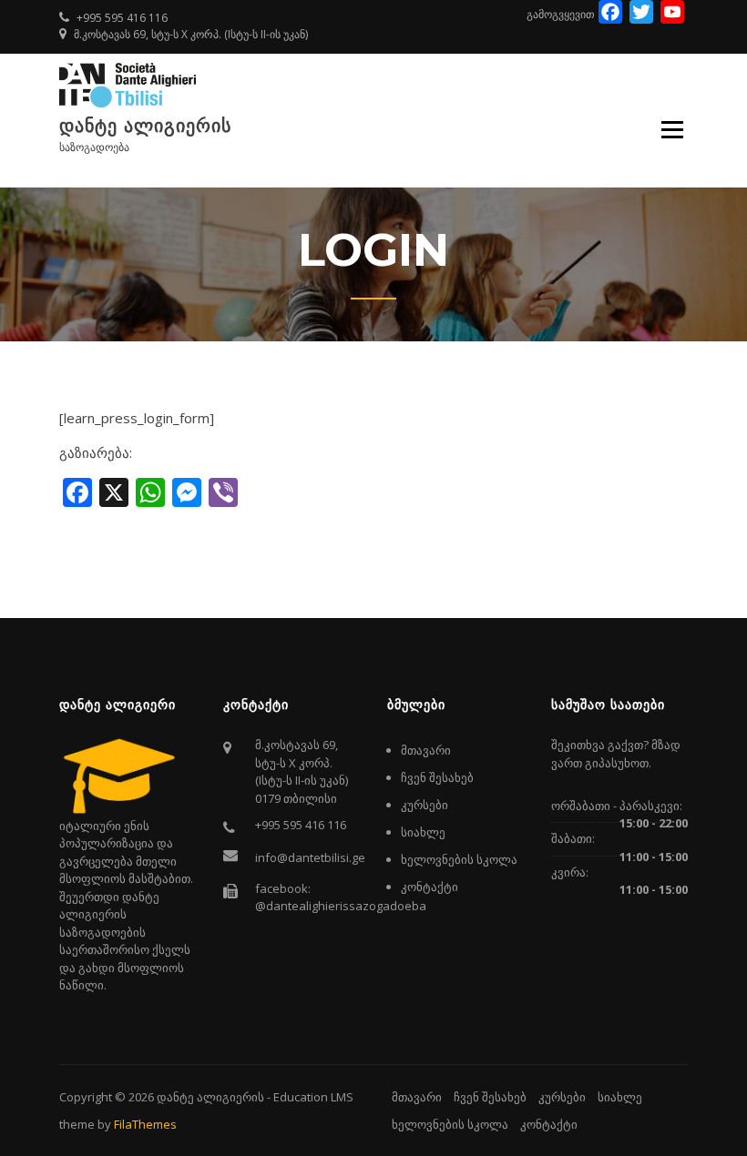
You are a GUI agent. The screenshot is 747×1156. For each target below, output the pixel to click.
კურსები (424, 804)
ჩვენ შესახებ (437, 777)
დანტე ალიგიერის (145, 126)
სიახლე (423, 832)
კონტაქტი (429, 886)
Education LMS (313, 1097)
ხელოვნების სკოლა (459, 859)
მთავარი (426, 750)
